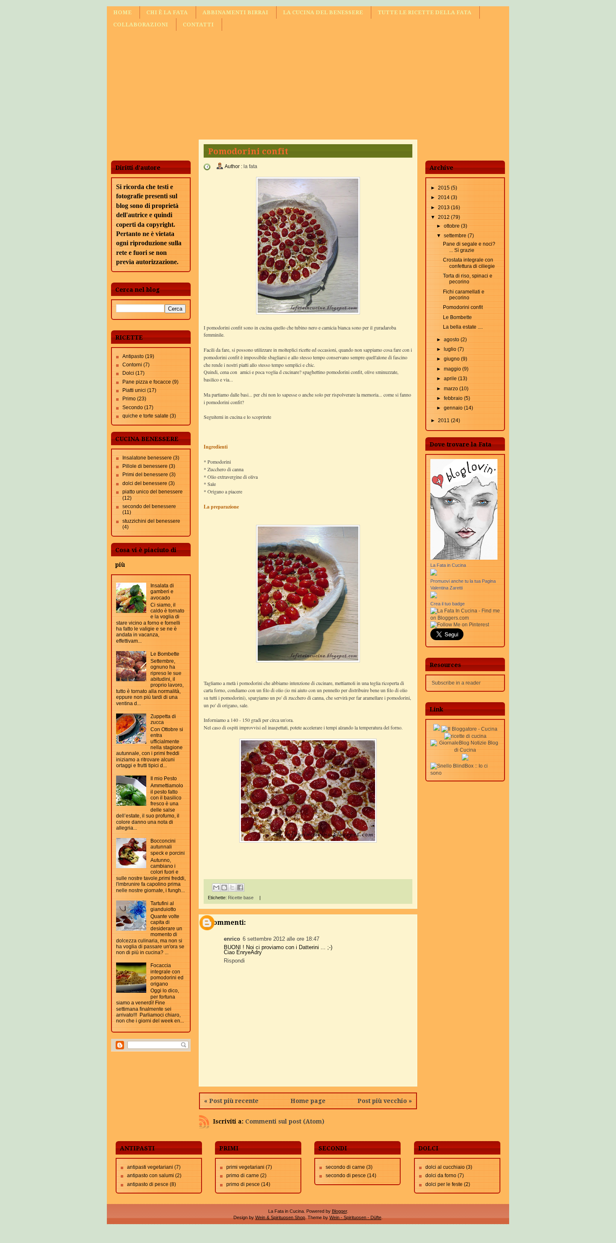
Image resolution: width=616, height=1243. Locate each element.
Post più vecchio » (384, 1101)
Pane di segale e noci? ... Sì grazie (469, 247)
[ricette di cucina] (465, 736)
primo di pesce (243, 1184)
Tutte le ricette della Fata (424, 12)
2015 (444, 188)
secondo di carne (345, 1167)
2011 (444, 420)
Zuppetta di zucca (163, 719)
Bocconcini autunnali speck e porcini (167, 847)
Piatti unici (134, 390)
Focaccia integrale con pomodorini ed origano (167, 974)
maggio (453, 369)
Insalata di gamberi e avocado (162, 592)
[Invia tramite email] (216, 887)
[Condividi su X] (232, 887)
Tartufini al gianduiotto (163, 906)
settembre (456, 236)
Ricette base (241, 897)
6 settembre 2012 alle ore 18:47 (281, 939)
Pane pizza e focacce (146, 382)
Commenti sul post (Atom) (284, 1121)
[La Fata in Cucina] (433, 574)
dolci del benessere (144, 483)
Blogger (339, 1211)
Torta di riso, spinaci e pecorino (467, 279)
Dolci (128, 373)
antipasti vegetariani (150, 1167)
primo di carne (242, 1175)
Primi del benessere (145, 474)
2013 (444, 207)
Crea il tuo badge (447, 603)
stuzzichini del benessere (151, 521)
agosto (452, 340)
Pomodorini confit (463, 307)
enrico (232, 939)
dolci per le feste (444, 1184)
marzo (451, 389)
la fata (250, 166)
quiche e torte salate (145, 416)
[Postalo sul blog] (224, 887)
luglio (451, 349)
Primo (129, 399)
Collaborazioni (140, 24)
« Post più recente (231, 1101)
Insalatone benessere (147, 458)
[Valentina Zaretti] (433, 596)
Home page (308, 1101)
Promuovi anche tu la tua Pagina (463, 581)
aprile (451, 378)
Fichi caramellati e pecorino (463, 295)
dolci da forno (440, 1175)
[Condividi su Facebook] (240, 887)
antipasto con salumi (150, 1175)
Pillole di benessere (145, 466)
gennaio (454, 408)
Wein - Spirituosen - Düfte (355, 1217)
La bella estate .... (463, 327)
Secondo (132, 407)
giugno (452, 359)
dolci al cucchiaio (445, 1167)
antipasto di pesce (147, 1184)
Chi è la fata (167, 12)
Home (122, 12)
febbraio (454, 398)
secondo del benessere (149, 506)
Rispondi (234, 961)
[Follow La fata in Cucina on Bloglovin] (463, 558)
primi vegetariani (245, 1167)
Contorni (132, 365)
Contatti (198, 24)
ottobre (452, 226)
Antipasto (133, 356)
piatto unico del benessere (152, 492)
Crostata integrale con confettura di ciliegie (469, 263)
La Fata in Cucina (448, 565)
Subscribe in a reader (456, 683)
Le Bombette (164, 654)
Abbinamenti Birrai (235, 12)
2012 (444, 217)
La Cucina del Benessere (323, 12)
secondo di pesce (346, 1175)
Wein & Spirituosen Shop (280, 1217)
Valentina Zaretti (446, 587)
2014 (444, 197)
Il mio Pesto (163, 778)
